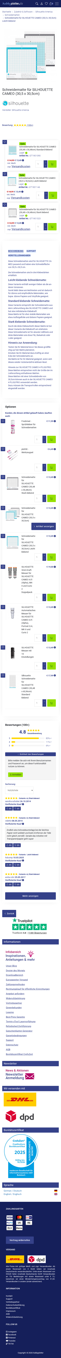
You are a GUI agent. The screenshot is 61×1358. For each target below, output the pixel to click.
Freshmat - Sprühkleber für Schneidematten (28, 424)
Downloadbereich (14, 975)
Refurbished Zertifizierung (18, 1026)
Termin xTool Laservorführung (20, 1021)
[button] (4, 142)
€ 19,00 (49, 567)
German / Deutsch (13, 1190)
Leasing (10, 1012)
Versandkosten (21, 166)
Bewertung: (7, 125)
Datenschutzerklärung (15, 1305)
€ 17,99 (49, 675)
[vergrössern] (30, 55)
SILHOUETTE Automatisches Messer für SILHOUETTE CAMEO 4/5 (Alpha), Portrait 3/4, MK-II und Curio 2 (28, 620)
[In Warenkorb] (52, 164)
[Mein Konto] (41, 3)
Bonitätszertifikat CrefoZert (19, 1054)
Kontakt (9, 1296)
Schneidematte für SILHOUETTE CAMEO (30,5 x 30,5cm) (28, 514)
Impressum (11, 1311)
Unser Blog (11, 966)
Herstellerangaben (19, 255)
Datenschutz (12, 1045)
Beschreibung (16, 251)
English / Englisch (12, 1194)
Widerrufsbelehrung (15, 998)
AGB (8, 1049)
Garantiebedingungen (16, 1035)
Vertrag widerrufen (20, 1240)
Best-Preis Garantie (15, 1017)
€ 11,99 (49, 421)
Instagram (12, 1332)
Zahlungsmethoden (15, 984)
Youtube (11, 1341)
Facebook (12, 1335)
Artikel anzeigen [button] (45, 526)
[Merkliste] (46, 3)
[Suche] (37, 3)
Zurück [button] (10, 913)
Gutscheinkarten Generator (19, 1031)
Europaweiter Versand (17, 979)
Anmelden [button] (16, 774)
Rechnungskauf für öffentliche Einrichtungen (28, 989)
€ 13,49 (49, 477)
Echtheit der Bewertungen (31, 754)
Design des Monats (15, 970)
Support (31, 251)
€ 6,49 (50, 449)
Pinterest (12, 1338)
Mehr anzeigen (30, 896)
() (10, 809)
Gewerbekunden (14, 1007)
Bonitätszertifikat (13, 1308)
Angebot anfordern (15, 993)
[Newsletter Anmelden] (30, 1074)
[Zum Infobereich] (20, 954)
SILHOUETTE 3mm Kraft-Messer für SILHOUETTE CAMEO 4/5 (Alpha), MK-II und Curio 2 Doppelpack (27, 579)
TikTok (11, 1344)
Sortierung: (10, 784)
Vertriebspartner (14, 1003)
